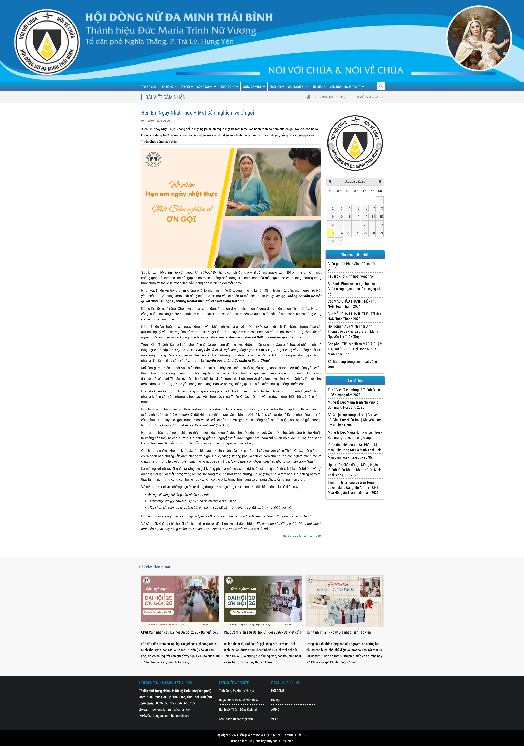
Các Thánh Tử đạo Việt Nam (236, 719)
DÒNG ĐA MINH (252, 86)
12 (357, 216)
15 (381, 216)
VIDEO (275, 719)
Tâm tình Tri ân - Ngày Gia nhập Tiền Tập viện (338, 632)
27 (365, 233)
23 (332, 233)
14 (373, 216)
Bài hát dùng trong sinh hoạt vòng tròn (352, 364)
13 (365, 216)
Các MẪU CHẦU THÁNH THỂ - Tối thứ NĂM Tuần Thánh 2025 (354, 316)
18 (348, 225)
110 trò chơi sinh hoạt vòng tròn (351, 276)
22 (381, 225)
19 (357, 225)
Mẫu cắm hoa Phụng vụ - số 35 (350, 457)
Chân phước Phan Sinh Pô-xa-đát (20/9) (351, 266)
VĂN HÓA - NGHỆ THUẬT (345, 86)
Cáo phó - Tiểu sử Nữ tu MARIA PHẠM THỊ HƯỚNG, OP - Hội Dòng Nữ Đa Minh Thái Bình (355, 348)
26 (357, 233)
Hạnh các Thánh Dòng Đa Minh (238, 709)
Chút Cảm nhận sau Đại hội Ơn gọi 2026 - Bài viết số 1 (262, 632)
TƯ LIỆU (318, 86)
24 (341, 233)
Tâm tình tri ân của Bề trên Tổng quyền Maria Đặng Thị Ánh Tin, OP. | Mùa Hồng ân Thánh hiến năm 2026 (353, 487)
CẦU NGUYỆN (296, 86)
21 (373, 225)
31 (341, 241)
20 (365, 225)
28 (373, 233)
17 (341, 225)
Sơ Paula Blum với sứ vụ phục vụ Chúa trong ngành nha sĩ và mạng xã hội (354, 288)
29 (381, 233)
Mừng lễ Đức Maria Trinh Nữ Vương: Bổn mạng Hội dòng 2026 (353, 405)
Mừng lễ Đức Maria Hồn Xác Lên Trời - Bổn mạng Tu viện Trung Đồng (355, 435)
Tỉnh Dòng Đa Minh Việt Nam (237, 690)
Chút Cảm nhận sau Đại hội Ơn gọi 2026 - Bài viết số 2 (180, 632)
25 (348, 233)
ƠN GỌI (185, 86)
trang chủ (325, 97)
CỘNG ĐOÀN (205, 86)
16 (332, 225)
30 (332, 241)
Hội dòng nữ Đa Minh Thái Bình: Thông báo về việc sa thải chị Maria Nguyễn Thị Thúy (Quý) (353, 331)
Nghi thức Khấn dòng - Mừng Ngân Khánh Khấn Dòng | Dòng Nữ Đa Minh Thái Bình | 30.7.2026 (354, 469)
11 (348, 216)
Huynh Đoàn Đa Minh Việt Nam (238, 700)
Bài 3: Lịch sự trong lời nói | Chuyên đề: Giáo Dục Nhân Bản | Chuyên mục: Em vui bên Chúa (355, 419)
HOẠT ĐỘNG (227, 86)
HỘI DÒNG (167, 86)
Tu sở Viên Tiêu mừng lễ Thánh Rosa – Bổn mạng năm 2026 (354, 392)
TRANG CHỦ (149, 86)
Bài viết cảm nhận (367, 97)
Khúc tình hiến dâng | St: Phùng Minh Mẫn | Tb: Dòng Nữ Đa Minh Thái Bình (354, 447)
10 (341, 216)
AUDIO (275, 709)
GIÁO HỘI (275, 86)
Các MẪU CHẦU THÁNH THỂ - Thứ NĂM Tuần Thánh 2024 (352, 304)
